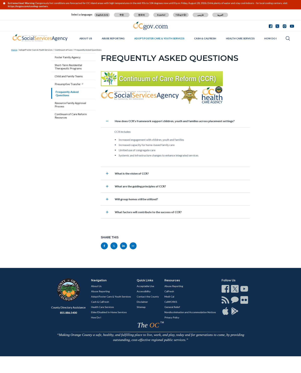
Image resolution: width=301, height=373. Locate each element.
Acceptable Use (145, 286)
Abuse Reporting (113, 38)
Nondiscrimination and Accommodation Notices (190, 312)
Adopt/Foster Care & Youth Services (159, 38)
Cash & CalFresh (205, 38)
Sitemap (141, 306)
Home (14, 50)
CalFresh (169, 291)
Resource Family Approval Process (70, 104)
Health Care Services (240, 38)
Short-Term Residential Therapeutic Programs (68, 66)
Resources (172, 280)
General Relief (172, 306)
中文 (122, 15)
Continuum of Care (63, 50)
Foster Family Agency (67, 57)
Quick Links (145, 280)
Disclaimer (142, 301)
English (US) (102, 15)
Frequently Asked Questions (88, 50)
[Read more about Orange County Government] (150, 26)
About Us (85, 38)
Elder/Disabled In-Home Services (109, 312)
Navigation (99, 280)
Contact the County (148, 296)
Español (161, 15)
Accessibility (143, 291)
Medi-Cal (169, 296)
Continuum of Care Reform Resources (71, 115)
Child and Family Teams (69, 76)
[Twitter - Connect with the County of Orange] (277, 25)
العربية (220, 15)
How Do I (270, 38)
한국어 (141, 15)
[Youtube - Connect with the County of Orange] (291, 25)
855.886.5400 (68, 312)
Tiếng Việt (180, 15)
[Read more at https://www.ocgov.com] (68, 289)
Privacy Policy (171, 317)
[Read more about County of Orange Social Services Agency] (40, 38)
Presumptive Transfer (68, 84)
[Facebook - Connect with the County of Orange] (271, 25)
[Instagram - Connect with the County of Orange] (284, 25)
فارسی (200, 15)
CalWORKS (170, 301)
